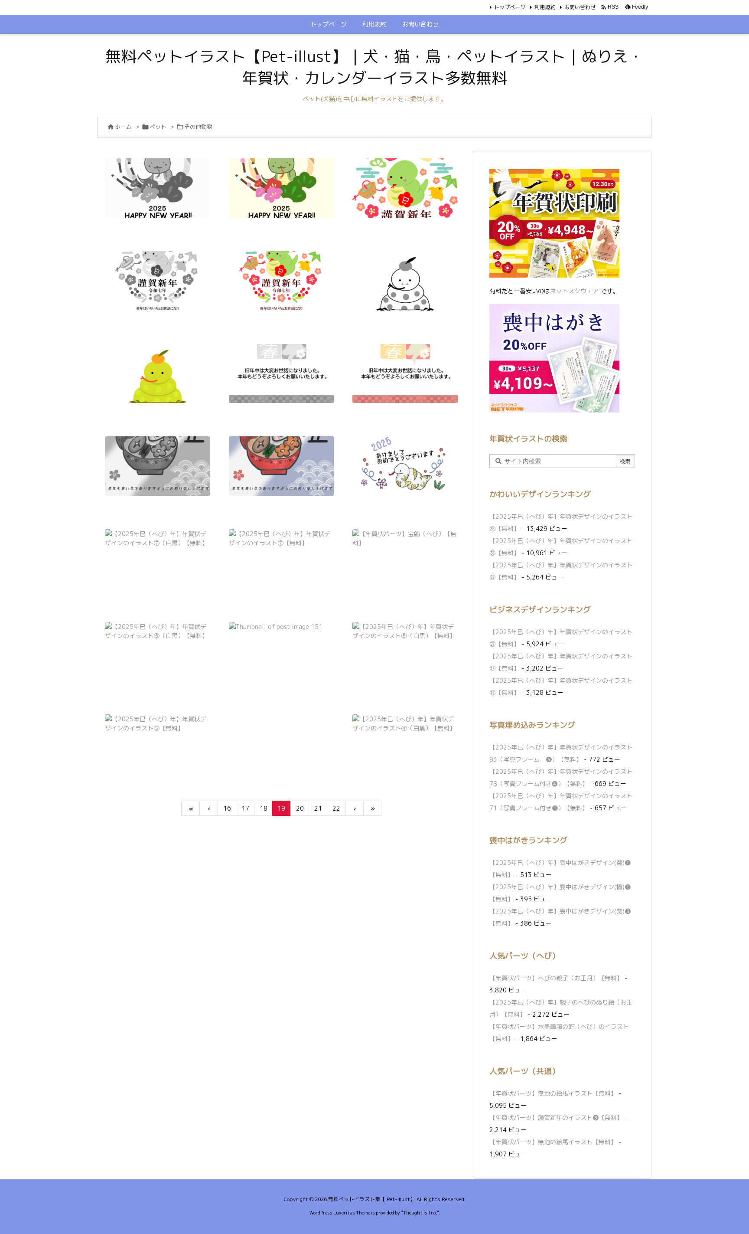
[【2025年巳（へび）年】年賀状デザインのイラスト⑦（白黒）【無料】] (157, 559)
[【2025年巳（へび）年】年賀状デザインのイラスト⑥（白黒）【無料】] (157, 651)
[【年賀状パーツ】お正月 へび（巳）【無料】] (405, 188)
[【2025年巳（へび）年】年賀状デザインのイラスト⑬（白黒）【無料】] (157, 188)
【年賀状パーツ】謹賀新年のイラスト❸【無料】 (556, 1117)
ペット (158, 127)
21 (318, 808)
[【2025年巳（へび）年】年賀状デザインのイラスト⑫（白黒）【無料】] (157, 281)
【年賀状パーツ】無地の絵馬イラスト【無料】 (553, 1093)
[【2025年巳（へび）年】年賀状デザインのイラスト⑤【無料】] (157, 744)
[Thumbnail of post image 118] (281, 651)
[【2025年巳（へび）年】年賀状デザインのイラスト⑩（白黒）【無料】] (281, 373)
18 (263, 808)
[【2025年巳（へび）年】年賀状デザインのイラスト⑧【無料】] (405, 466)
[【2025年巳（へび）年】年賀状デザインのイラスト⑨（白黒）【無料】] (157, 466)
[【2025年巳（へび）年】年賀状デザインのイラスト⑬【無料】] (281, 188)
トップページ (509, 7)
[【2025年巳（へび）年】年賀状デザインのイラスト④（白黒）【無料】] (405, 744)
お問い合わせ (580, 7)
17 (245, 808)
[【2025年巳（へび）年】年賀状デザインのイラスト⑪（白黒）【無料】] (405, 281)
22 (336, 808)
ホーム (123, 127)
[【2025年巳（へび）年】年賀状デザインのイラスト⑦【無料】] (281, 559)
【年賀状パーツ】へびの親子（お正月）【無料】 (556, 978)
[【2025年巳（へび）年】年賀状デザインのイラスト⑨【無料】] (281, 466)
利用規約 (544, 7)
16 (227, 808)
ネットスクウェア (574, 291)
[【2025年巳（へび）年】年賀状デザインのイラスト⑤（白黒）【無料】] (405, 651)
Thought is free (420, 1212)
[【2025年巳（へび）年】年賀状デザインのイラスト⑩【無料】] (405, 373)
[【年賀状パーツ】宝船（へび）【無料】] (405, 559)
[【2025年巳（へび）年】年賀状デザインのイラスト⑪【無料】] (157, 373)
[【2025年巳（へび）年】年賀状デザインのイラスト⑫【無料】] (281, 281)
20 (300, 808)
